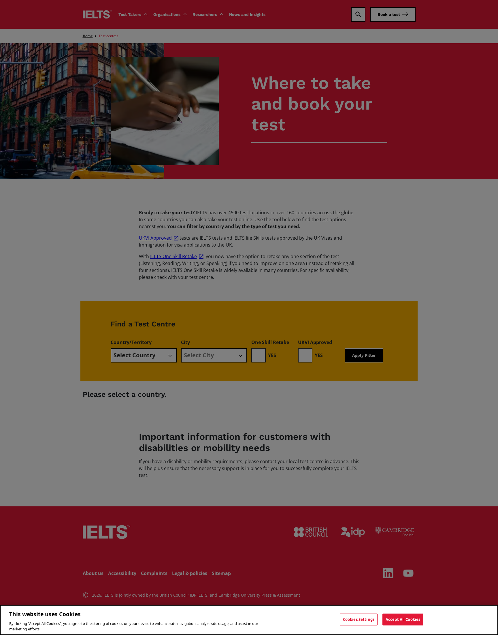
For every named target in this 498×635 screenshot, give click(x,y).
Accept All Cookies (403, 619)
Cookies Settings (358, 619)
